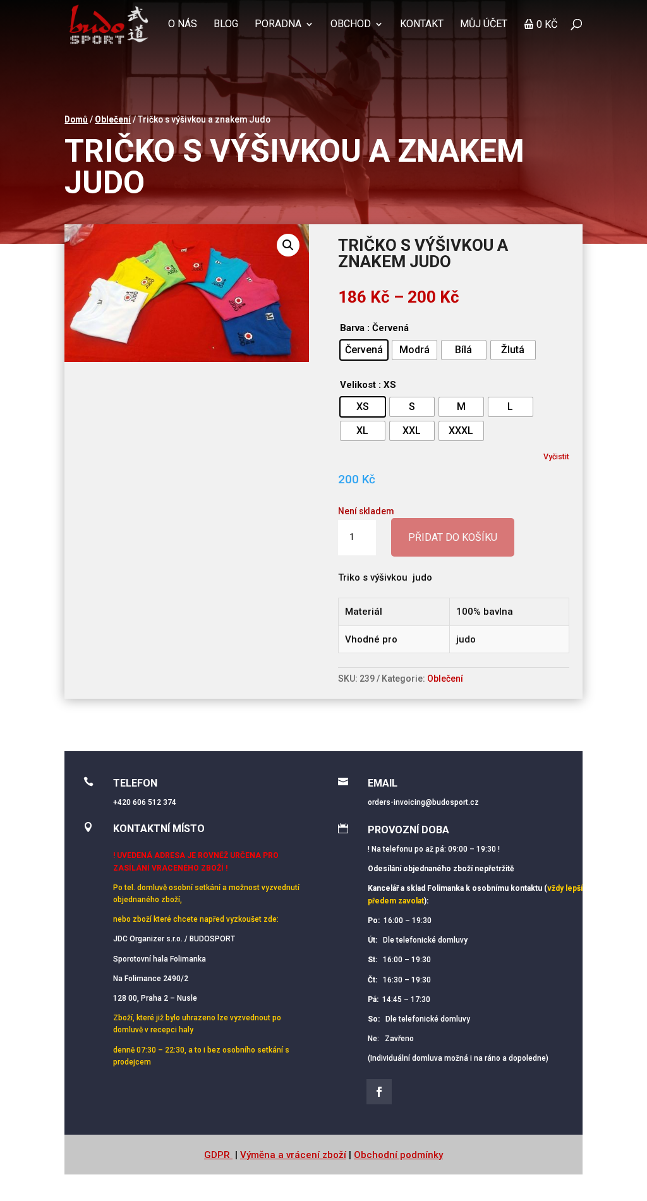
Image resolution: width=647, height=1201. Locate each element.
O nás (182, 25)
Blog (226, 25)
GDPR (218, 1155)
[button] (288, 245)
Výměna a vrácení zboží (293, 1155)
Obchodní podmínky (398, 1155)
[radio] (364, 350)
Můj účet (483, 25)
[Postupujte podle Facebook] (379, 1091)
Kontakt (422, 25)
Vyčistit (556, 456)
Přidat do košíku (452, 537)
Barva (352, 328)
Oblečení (113, 119)
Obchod (350, 25)
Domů (76, 119)
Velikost (358, 384)
